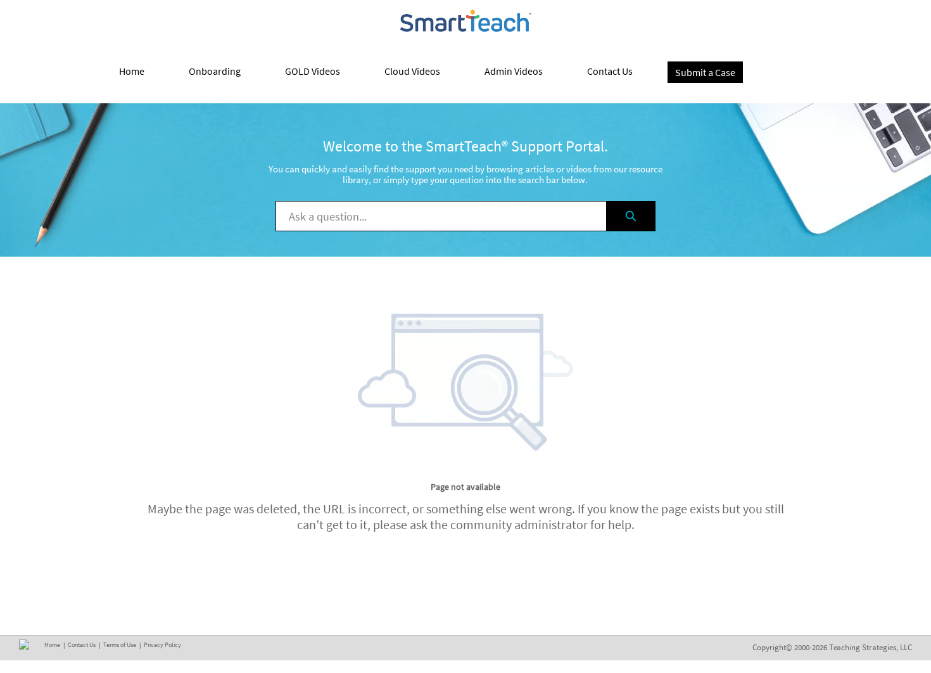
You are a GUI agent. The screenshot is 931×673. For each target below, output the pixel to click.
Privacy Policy (162, 645)
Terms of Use (119, 645)
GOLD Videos (312, 71)
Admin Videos (513, 71)
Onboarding (215, 71)
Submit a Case (705, 72)
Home (131, 71)
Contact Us (610, 71)
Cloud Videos (412, 71)
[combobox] (441, 216)
